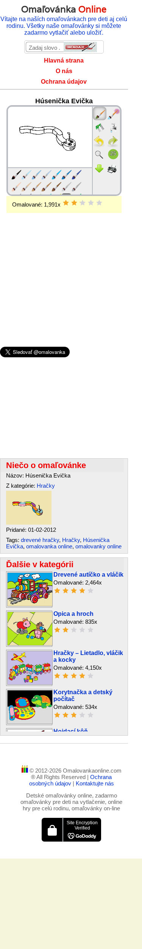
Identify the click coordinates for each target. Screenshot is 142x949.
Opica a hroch (73, 614)
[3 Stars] (82, 203)
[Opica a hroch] (30, 643)
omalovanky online (98, 546)
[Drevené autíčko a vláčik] (30, 604)
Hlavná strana (64, 60)
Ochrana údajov (64, 81)
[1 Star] (66, 203)
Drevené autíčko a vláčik (88, 574)
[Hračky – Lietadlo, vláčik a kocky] (30, 683)
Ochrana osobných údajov (70, 780)
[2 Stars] (74, 203)
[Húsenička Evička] (28, 522)
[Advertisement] (64, 267)
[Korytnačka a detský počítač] (30, 722)
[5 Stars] (99, 203)
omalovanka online (49, 546)
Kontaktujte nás (95, 783)
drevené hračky (40, 540)
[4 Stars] (91, 203)
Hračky (46, 485)
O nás (64, 71)
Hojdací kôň (70, 731)
